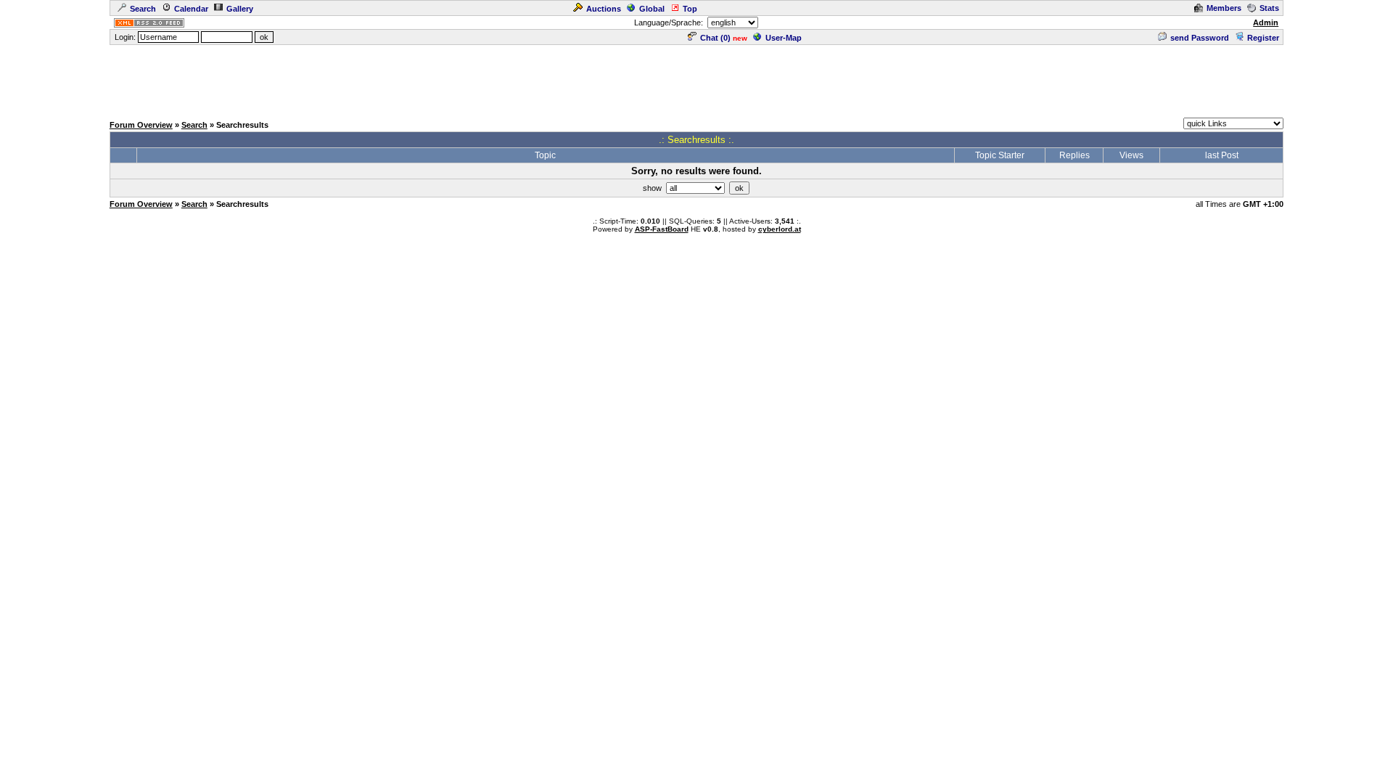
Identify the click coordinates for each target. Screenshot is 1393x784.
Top (690, 8)
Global (652, 8)
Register (1263, 37)
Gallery (239, 8)
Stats (1269, 8)
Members (1224, 8)
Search (143, 8)
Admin (1265, 22)
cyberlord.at (779, 229)
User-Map (783, 37)
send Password (1199, 37)
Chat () (715, 37)
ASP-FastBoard (662, 229)
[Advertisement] (696, 79)
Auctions (603, 8)
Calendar (191, 8)
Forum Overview (141, 125)
